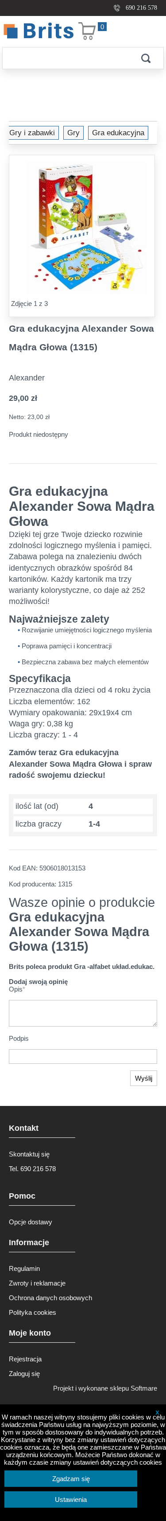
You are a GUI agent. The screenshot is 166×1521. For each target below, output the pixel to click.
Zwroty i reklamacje (37, 1283)
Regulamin (24, 1268)
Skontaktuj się (29, 1154)
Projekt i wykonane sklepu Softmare (105, 1388)
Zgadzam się (71, 1478)
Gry (73, 133)
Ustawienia (71, 1499)
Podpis (19, 1038)
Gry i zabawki (32, 133)
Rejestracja (25, 1359)
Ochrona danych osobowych (50, 1297)
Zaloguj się (24, 1373)
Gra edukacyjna (118, 133)
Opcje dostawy (30, 1222)
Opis (17, 989)
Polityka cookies (32, 1312)
